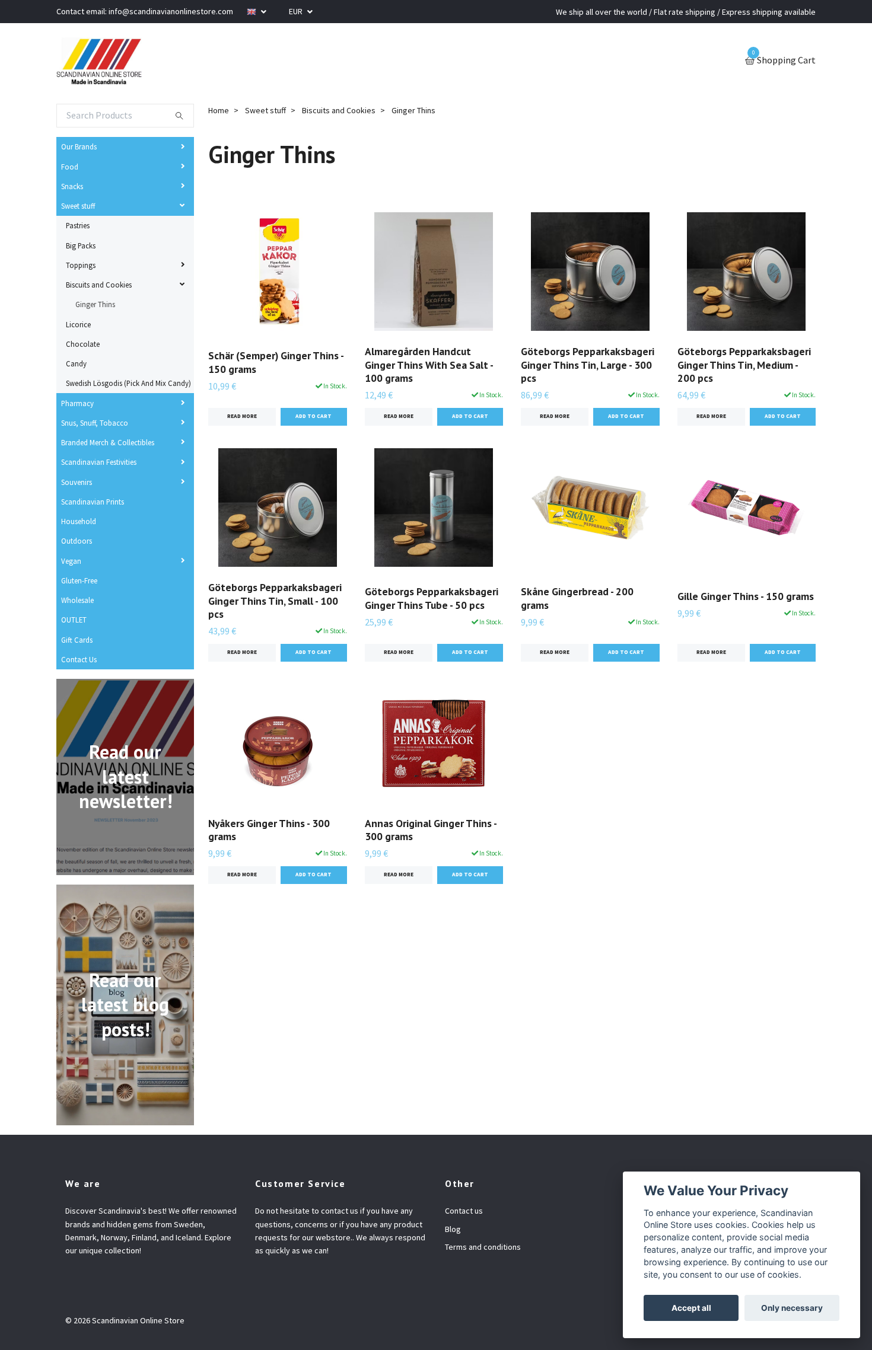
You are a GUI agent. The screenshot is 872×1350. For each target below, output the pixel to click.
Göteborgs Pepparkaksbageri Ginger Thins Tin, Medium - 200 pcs (744, 364)
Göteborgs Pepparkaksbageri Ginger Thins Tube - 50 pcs (431, 598)
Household (78, 521)
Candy (76, 363)
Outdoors (76, 540)
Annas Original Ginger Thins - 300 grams (431, 830)
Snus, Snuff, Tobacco (94, 422)
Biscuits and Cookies (99, 284)
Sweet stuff (78, 205)
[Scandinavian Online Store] (99, 61)
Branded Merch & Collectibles (107, 442)
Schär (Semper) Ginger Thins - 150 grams (275, 362)
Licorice (78, 324)
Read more (242, 416)
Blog (453, 1229)
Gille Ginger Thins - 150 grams (745, 596)
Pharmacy (77, 403)
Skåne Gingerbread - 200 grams (577, 598)
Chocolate (83, 344)
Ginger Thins (95, 304)
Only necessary (792, 1308)
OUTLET (74, 619)
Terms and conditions (483, 1247)
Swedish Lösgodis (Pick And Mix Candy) (128, 383)
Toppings (81, 265)
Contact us (464, 1210)
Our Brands (79, 146)
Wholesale (77, 600)
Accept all (691, 1308)
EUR (296, 11)
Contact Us (79, 659)
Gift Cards (77, 639)
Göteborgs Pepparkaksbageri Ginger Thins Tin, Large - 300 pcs (587, 364)
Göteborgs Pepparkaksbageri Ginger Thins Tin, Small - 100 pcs (275, 600)
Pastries (78, 225)
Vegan (71, 561)
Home (218, 110)
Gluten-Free (79, 580)
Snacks (72, 186)
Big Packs (81, 245)
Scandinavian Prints (92, 501)
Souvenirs (76, 482)
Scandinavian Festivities (98, 462)
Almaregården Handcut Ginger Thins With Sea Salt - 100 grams (429, 364)
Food (69, 166)
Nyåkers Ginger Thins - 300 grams (269, 830)
